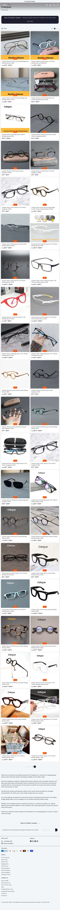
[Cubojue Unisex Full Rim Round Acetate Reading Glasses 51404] (15, 524)
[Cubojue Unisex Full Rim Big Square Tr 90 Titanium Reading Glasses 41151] (44, 341)
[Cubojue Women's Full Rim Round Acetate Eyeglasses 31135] (44, 378)
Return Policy (4, 859)
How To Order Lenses (30, 1)
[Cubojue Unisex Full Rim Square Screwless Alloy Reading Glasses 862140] (15, 232)
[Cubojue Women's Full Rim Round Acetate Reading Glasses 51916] (15, 670)
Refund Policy (4, 861)
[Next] (35, 767)
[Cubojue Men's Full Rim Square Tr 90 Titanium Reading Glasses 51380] (15, 597)
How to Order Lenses (30, 823)
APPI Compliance (5, 868)
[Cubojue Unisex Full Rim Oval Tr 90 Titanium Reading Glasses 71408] (15, 743)
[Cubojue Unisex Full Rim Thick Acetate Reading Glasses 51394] (15, 707)
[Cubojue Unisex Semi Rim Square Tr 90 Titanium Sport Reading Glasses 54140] (44, 305)
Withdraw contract (5, 874)
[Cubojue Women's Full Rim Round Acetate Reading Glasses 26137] (44, 414)
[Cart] (54, 5)
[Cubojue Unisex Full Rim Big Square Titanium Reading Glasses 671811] (15, 122)
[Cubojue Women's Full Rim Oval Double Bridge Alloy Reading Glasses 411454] (15, 49)
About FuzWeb (4, 880)
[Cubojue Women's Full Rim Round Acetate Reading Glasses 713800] (15, 634)
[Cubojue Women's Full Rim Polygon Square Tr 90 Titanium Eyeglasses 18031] (15, 451)
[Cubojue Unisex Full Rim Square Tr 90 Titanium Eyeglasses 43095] (15, 195)
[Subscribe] (56, 829)
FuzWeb (4, 5)
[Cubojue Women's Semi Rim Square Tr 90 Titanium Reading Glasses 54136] (44, 232)
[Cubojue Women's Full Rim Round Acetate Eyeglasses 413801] (15, 158)
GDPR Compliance (5, 870)
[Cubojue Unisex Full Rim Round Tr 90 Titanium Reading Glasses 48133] (15, 268)
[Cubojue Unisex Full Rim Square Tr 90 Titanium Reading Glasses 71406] (44, 743)
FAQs (2, 887)
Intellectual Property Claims (8, 891)
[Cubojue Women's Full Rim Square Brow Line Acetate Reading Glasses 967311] (44, 85)
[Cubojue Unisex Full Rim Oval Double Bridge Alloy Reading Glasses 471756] (15, 86)
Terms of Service (5, 857)
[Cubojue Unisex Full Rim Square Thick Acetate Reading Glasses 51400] (44, 561)
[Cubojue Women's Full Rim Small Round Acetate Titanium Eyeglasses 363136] (44, 122)
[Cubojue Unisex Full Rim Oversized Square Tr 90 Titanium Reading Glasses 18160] (44, 268)
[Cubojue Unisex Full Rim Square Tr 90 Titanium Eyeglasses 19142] (44, 451)
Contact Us (4, 893)
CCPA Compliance (5, 872)
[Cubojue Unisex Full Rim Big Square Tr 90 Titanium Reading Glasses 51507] (44, 488)
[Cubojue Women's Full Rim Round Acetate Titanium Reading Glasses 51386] (44, 524)
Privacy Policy (4, 866)
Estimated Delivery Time (7, 889)
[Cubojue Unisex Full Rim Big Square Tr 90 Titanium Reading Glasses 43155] (15, 341)
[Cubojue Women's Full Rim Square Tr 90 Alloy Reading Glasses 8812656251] (44, 49)
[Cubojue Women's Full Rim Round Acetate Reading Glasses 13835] (15, 378)
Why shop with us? (5, 882)
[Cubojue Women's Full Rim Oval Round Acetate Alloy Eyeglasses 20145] (15, 414)
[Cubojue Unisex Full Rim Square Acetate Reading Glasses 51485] (44, 597)
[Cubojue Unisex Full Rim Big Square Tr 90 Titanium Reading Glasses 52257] (44, 707)
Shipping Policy (5, 864)
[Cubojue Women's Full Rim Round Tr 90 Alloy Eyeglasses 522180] (44, 158)
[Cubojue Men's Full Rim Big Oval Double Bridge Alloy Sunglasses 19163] (15, 487)
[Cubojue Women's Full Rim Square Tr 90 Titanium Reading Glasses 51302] (15, 561)
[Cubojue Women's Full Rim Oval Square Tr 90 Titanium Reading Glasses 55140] (44, 670)
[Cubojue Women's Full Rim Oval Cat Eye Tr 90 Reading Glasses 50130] (15, 305)
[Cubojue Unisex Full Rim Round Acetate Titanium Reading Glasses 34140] (44, 634)
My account (4, 895)
